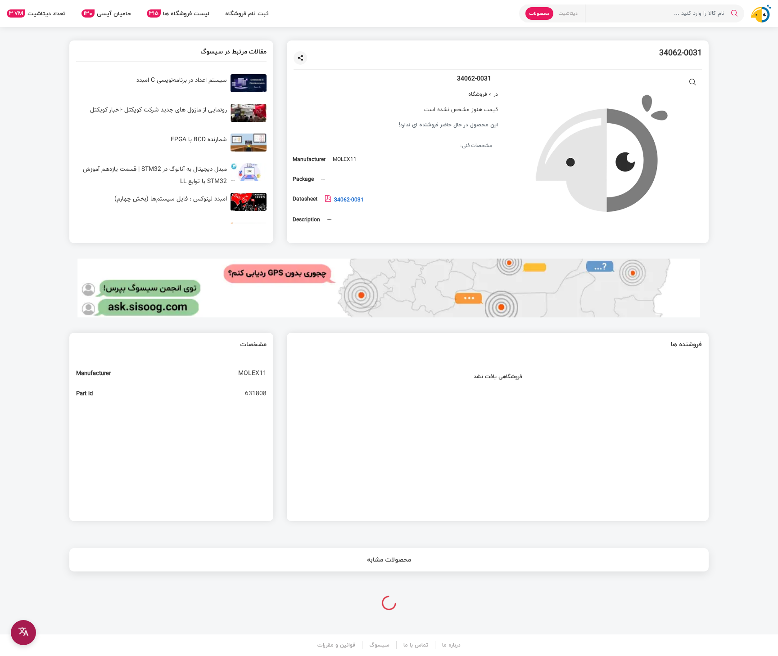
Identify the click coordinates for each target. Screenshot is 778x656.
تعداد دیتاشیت (37, 13)
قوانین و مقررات (336, 645)
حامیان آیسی (107, 13)
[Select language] (23, 632)
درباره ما (451, 645)
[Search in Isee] (734, 13)
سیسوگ (379, 645)
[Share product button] (300, 58)
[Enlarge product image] (692, 83)
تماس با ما (415, 645)
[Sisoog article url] (171, 87)
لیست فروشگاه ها (179, 13)
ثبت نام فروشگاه (247, 13)
